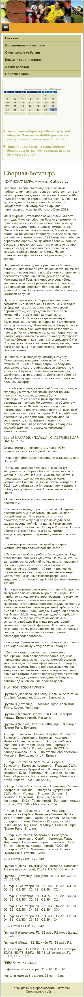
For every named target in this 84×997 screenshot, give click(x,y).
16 (53, 102)
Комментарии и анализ (23, 59)
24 (7, 109)
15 (45, 102)
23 (53, 106)
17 (7, 106)
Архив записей (17, 67)
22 (45, 106)
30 (53, 109)
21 (38, 106)
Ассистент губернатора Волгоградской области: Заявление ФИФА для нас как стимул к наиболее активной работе (38, 135)
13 (30, 102)
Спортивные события (22, 52)
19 (22, 106)
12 (22, 102)
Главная (11, 38)
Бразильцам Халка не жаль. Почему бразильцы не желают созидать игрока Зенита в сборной (38, 150)
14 (38, 102)
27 (30, 109)
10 (7, 102)
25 (15, 109)
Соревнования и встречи (25, 45)
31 (7, 113)
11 (15, 102)
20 (30, 106)
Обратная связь (17, 74)
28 (38, 109)
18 (15, 106)
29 (45, 109)
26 (22, 109)
